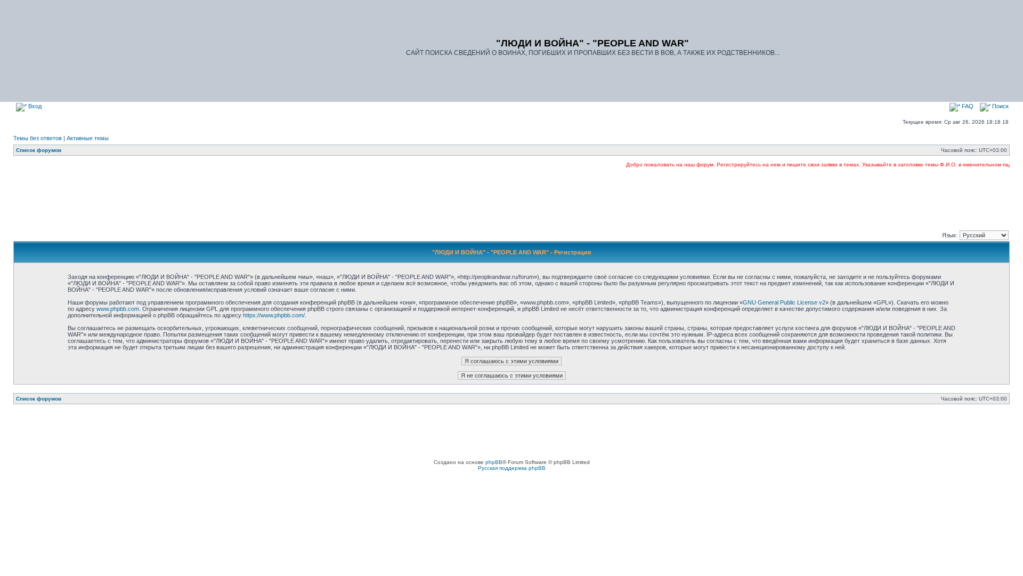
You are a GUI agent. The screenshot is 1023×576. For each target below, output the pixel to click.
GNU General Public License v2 (784, 302)
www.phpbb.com (117, 309)
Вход (34, 106)
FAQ (966, 106)
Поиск (999, 106)
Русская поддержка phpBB (512, 468)
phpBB (493, 462)
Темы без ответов (37, 138)
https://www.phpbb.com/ (274, 315)
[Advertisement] (511, 198)
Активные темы (88, 138)
